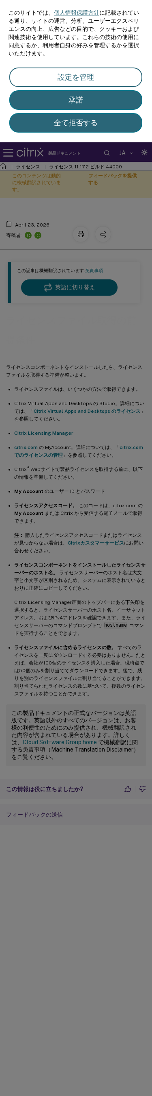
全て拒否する (76, 122)
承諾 (76, 100)
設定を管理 (76, 77)
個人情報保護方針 (76, 12)
